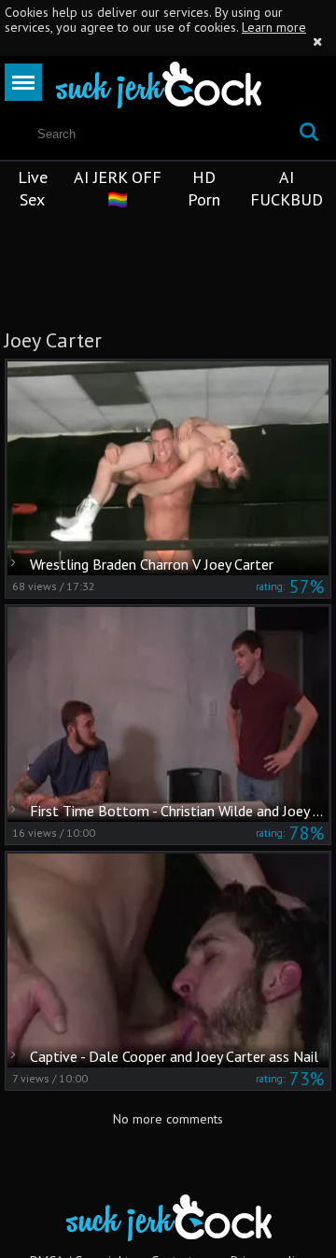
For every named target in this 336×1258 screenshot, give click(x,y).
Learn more (274, 27)
